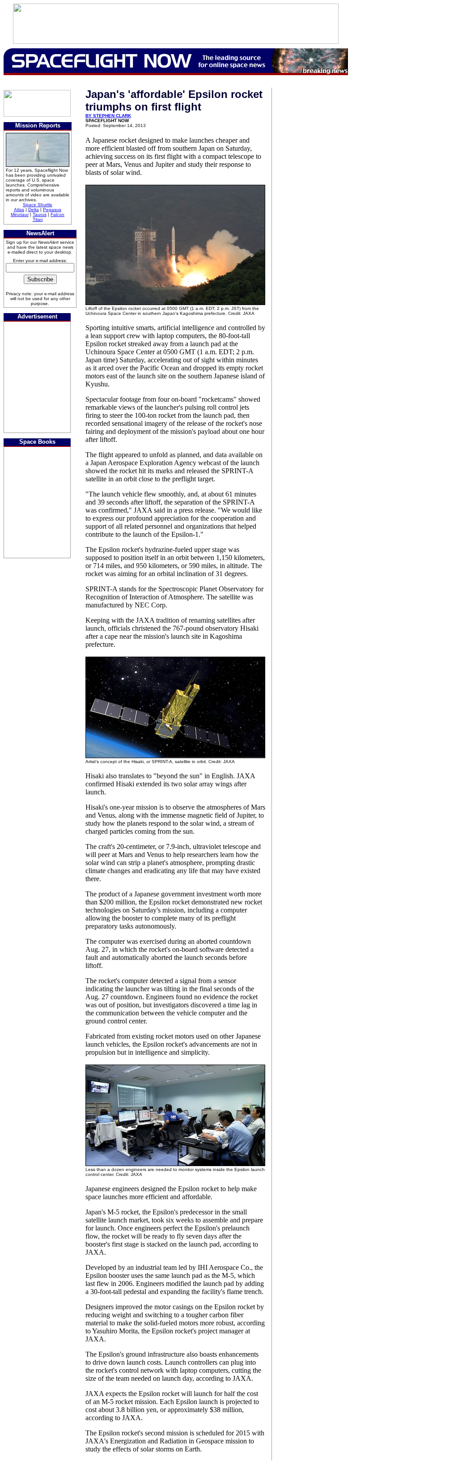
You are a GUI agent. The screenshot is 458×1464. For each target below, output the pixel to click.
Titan (38, 219)
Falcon (57, 214)
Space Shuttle (37, 204)
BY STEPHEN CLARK (108, 115)
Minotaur (20, 214)
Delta (33, 209)
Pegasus (52, 209)
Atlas (19, 209)
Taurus (40, 214)
